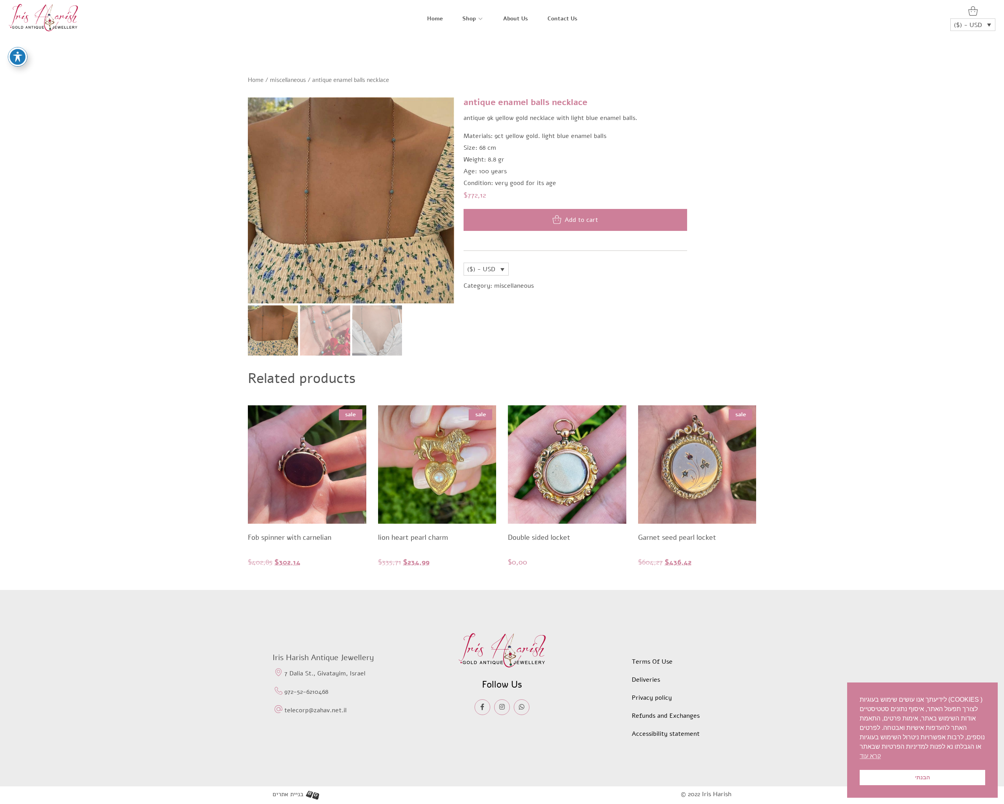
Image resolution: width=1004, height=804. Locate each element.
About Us (515, 18)
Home (435, 18)
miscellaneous (288, 80)
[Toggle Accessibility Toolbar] (17, 56)
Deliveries (646, 679)
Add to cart (581, 220)
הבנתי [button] (922, 777)
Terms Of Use (652, 661)
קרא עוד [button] (870, 756)
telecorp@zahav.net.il (315, 710)
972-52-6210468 (306, 692)
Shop (469, 18)
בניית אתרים (288, 794)
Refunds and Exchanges (666, 715)
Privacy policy (652, 697)
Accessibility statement (666, 734)
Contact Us (562, 18)
